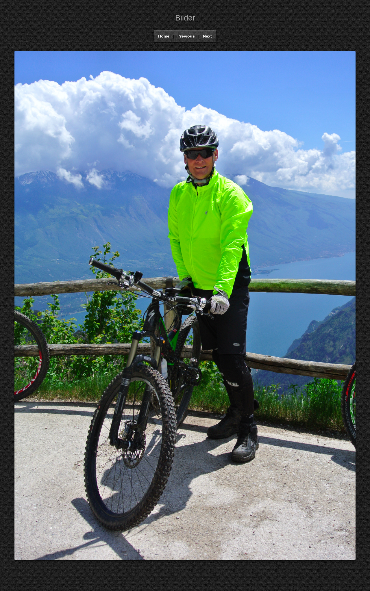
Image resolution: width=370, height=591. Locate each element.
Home (163, 36)
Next (207, 36)
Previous (186, 36)
